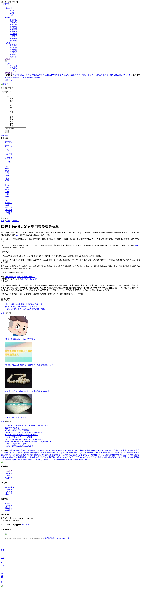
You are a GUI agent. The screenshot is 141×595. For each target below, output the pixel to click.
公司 (7, 77)
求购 (116, 75)
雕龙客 (64, 460)
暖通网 (136, 457)
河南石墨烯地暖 (49, 453)
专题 (24, 77)
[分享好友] (5, 218)
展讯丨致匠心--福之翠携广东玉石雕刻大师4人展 (24, 304)
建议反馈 (25, 525)
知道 (131, 75)
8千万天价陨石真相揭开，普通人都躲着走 (21, 435)
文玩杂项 (8, 162)
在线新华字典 (96, 457)
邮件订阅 (13, 38)
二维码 (12, 13)
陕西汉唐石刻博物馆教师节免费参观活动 (21, 307)
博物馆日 (31, 277)
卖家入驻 (8, 476)
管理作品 (13, 22)
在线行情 (13, 31)
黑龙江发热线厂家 (37, 455)
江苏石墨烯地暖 (84, 450)
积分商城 (13, 52)
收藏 (18, 279)
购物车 (12, 15)
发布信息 (13, 54)
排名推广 (8, 494)
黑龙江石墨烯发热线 (52, 455)
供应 (52, 75)
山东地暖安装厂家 (90, 453)
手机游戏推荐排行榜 (9, 460)
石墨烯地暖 (21, 460)
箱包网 (104, 457)
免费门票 (12, 277)
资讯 (14, 77)
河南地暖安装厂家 (35, 453)
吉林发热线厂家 (11, 457)
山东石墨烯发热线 (130, 453)
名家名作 (8, 158)
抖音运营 (71, 460)
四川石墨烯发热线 (55, 450)
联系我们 (13, 68)
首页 (2, 221)
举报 (13, 279)
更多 (2, 313)
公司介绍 (8, 503)
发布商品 (38, 75)
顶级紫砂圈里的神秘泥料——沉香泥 (19, 446)
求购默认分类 (123, 75)
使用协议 (13, 71)
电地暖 (110, 457)
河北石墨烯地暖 (53, 457)
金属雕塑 (72, 75)
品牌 (17, 77)
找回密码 (8, 478)
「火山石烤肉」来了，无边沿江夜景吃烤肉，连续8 (25, 309)
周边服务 (110, 75)
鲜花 (88, 457)
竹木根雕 (87, 75)
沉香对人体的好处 (12, 428)
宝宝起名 (37, 460)
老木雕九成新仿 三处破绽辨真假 (17, 430)
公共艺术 (8, 154)
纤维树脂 (80, 75)
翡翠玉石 (8, 146)
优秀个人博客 (127, 457)
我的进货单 (5, 135)
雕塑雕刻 (8, 142)
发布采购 (13, 24)
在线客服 (8, 490)
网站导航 (8, 73)
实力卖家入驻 (10, 487)
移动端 (8, 59)
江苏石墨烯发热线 (97, 450)
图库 (28, 77)
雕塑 (60, 460)
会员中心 (8, 17)
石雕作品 (65, 75)
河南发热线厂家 (62, 453)
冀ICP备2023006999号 (60, 538)
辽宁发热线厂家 (94, 455)
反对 (8, 279)
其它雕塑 (102, 75)
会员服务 (8, 43)
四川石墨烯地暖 (29, 450)
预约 (136, 245)
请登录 (7, 4)
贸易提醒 (13, 29)
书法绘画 (8, 150)
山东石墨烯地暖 (103, 453)
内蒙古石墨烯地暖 (128, 450)
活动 (17, 235)
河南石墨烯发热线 (75, 453)
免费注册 (8, 473)
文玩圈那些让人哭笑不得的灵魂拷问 (19, 437)
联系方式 (8, 510)
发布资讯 (16, 75)
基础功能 (8, 8)
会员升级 (13, 45)
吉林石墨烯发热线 (25, 457)
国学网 (78, 460)
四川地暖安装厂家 (15, 450)
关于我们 (13, 66)
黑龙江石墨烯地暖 (22, 455)
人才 (21, 77)
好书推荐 (44, 460)
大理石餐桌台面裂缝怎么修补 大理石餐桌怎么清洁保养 (26, 425)
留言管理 (13, 34)
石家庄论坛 (117, 457)
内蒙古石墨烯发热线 (20, 453)
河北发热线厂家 (65, 457)
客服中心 (8, 64)
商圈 (39, 77)
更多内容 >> (10, 80)
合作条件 (8, 506)
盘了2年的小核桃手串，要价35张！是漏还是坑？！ (25, 439)
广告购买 (13, 50)
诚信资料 (13, 41)
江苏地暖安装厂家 (70, 450)
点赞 (3, 279)
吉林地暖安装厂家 (122, 455)
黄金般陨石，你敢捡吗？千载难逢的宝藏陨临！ (23, 432)
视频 (31, 77)
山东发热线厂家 (116, 453)
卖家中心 (13, 57)
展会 (10, 77)
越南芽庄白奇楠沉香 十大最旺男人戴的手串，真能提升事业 (28, 442)
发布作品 (13, 20)
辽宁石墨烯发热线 (108, 455)
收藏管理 (13, 36)
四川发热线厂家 (42, 450)
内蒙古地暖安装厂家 (113, 450)
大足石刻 (20, 277)
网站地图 (48, 538)
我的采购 (13, 27)
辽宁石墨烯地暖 (81, 455)
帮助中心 (8, 471)
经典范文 (29, 460)
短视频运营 (85, 460)
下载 (35, 77)
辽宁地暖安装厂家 (68, 455)
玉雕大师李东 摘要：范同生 (16, 444)
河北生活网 (53, 460)
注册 (2, 4)
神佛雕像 (57, 75)
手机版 (12, 11)
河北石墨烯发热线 (79, 457)
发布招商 (31, 75)
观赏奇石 (95, 75)
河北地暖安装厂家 (39, 457)
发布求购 (46, 75)
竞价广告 (13, 48)
